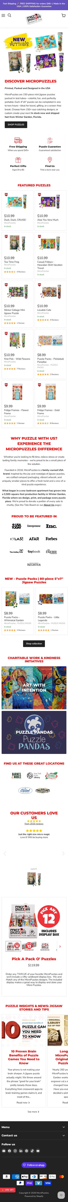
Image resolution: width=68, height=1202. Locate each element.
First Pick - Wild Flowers (17, 358)
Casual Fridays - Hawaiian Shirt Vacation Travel (49, 265)
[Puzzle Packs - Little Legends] (51, 598)
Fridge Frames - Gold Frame (48, 412)
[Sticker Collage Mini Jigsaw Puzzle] (17, 291)
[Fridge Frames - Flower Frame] (17, 391)
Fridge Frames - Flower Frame (16, 412)
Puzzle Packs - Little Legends (48, 619)
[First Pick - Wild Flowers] (17, 340)
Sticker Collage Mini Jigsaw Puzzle (14, 311)
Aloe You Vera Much (48, 219)
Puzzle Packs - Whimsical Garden (14, 619)
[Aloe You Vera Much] (51, 201)
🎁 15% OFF (8, 1190)
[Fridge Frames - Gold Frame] (51, 391)
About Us (49, 505)
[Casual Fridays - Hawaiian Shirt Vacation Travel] (51, 243)
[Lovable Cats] (51, 291)
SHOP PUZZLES (16, 124)
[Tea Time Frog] (17, 243)
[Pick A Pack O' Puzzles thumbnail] (13, 946)
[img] (34, 821)
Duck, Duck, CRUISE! (15, 219)
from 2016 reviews (34, 823)
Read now (22, 1102)
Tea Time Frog (11, 261)
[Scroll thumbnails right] (59, 946)
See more (33, 1111)
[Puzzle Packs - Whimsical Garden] (17, 598)
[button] (5, 853)
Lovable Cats (44, 310)
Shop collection (34, 643)
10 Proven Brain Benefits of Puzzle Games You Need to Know (24, 1057)
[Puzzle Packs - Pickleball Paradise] (51, 340)
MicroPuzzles (10, 223)
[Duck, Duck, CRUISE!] (17, 201)
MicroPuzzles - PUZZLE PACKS (17, 623)
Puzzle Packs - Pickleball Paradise (50, 360)
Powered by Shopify (34, 1196)
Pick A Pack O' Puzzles (34, 959)
